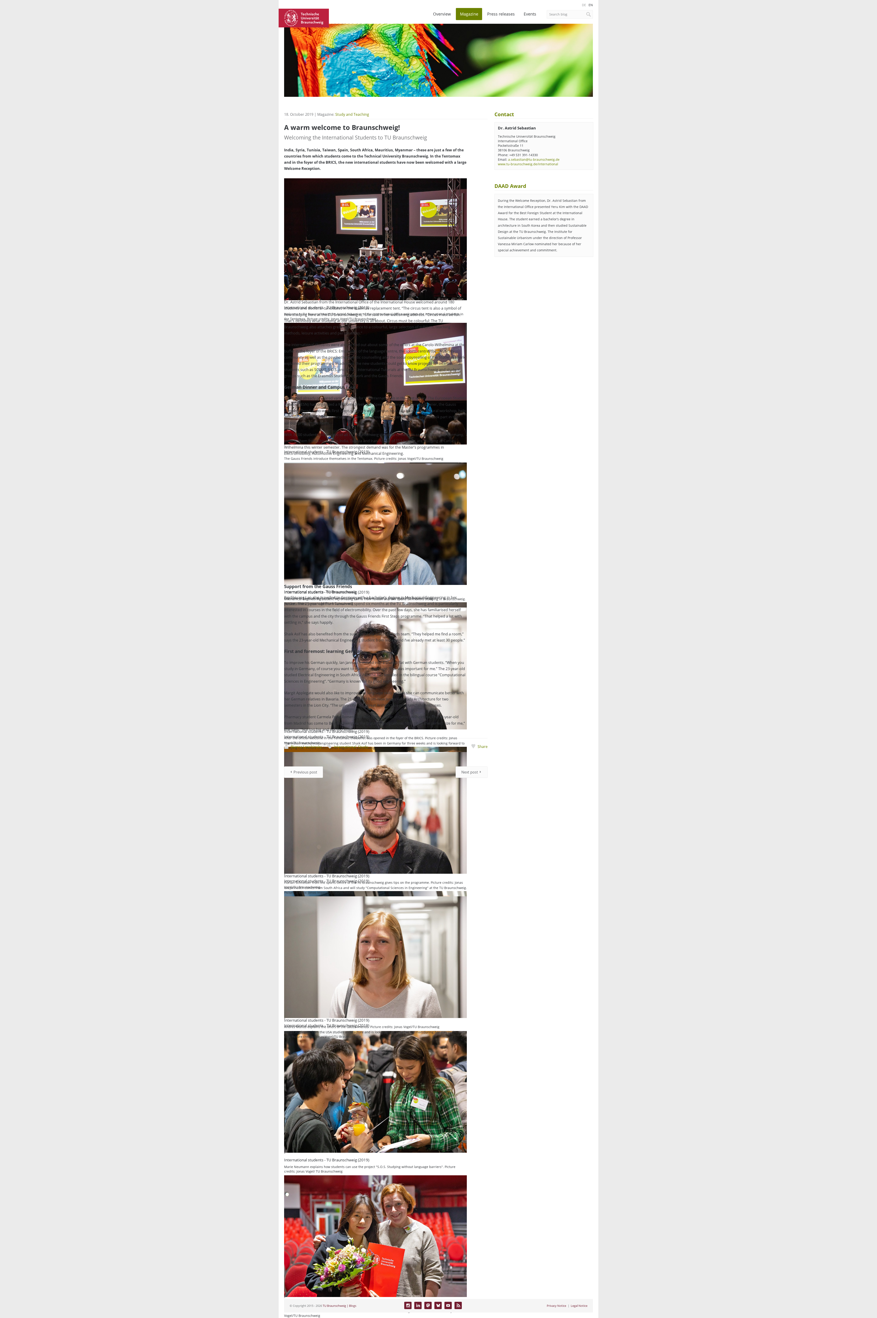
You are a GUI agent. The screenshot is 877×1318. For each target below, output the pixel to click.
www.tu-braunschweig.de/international (528, 164)
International (345, 746)
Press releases (501, 14)
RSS (458, 1305)
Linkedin (418, 1305)
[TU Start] (304, 17)
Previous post (305, 772)
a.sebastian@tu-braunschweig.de (534, 159)
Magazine (469, 14)
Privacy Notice (556, 1306)
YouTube (448, 1305)
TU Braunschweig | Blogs (339, 1306)
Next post (469, 772)
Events (530, 14)
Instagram (408, 1305)
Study (363, 746)
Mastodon (428, 1305)
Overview (442, 14)
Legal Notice (579, 1306)
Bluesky (438, 1305)
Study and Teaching (352, 114)
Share (482, 746)
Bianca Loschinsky (306, 746)
